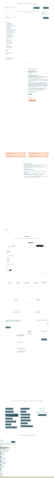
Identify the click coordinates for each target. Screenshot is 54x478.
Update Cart (3, 447)
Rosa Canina (2, 467)
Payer (8, 447)
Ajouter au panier (32, 100)
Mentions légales (30, 400)
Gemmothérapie (9, 418)
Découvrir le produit (42, 415)
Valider (13, 441)
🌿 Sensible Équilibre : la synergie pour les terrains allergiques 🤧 (27, 3)
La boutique (17, 11)
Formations (34, 11)
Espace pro (46, 7)
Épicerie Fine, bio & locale (25, 420)
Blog (38, 11)
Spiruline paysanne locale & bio (26, 426)
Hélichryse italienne (3, 463)
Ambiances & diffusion (25, 417)
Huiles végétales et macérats (11, 427)
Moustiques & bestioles (25, 414)
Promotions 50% (24, 423)
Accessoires (23, 411)
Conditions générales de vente (22, 400)
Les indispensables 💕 (25, 408)
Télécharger (44, 339)
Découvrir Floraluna (23, 11)
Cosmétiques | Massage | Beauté (10, 415)
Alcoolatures (8, 424)
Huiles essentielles (9, 408)
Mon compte (36, 7)
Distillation (29, 11)
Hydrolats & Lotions (9, 411)
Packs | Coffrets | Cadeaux (10, 421)
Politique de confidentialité (38, 400)
